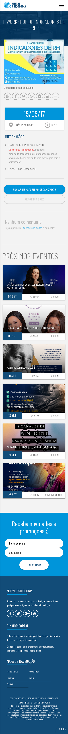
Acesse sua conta (32, 228)
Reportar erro (34, 199)
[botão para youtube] (34, 613)
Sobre (31, 677)
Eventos (10, 677)
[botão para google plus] (26, 613)
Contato (10, 684)
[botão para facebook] (10, 613)
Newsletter (34, 671)
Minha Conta (12, 671)
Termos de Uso (25, 702)
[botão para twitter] (18, 613)
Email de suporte (42, 702)
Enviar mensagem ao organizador (34, 189)
